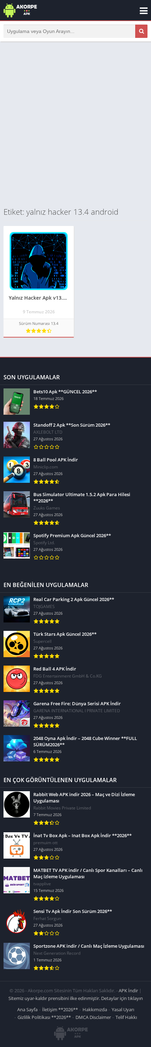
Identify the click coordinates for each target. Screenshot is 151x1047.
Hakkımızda (95, 1009)
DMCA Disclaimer (93, 1017)
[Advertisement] (75, 123)
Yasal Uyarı (123, 1009)
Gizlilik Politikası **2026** (44, 1017)
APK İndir (128, 990)
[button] (141, 31)
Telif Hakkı (126, 1017)
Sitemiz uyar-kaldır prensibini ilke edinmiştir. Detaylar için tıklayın (75, 998)
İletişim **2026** (60, 1009)
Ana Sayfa (27, 1009)
